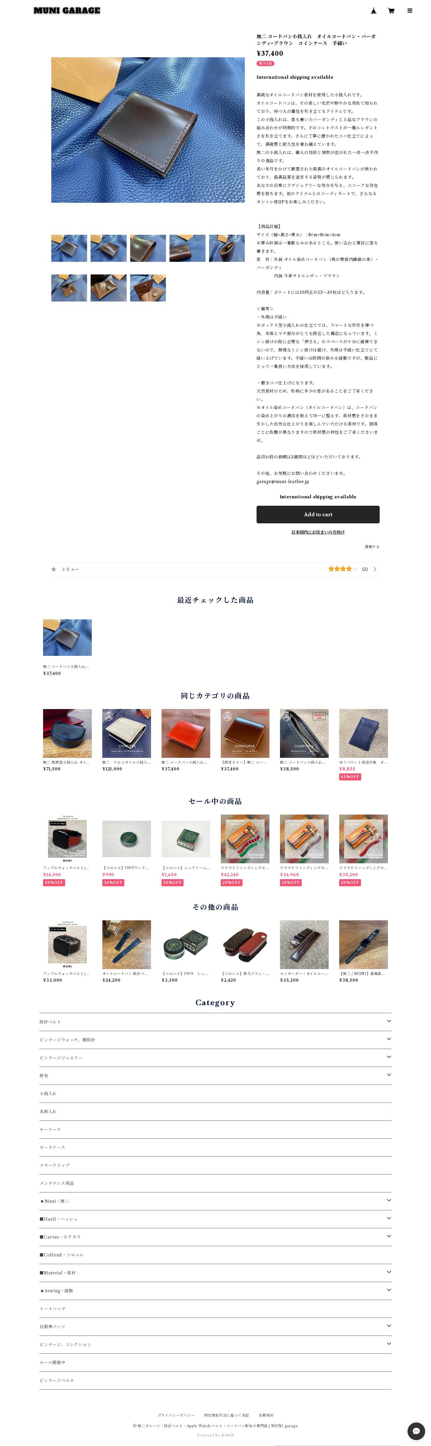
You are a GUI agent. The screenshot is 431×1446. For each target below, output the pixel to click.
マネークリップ (55, 1165)
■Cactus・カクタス (60, 1237)
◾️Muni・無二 (54, 1201)
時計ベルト (50, 1022)
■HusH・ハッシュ (59, 1219)
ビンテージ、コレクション (65, 1344)
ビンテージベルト (57, 1380)
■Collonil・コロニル (62, 1255)
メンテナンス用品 (57, 1183)
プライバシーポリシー (176, 1415)
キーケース (50, 1129)
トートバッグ (53, 1308)
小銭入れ (48, 1093)
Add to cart (318, 514)
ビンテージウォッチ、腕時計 (67, 1040)
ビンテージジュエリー (61, 1057)
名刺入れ (48, 1111)
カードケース (52, 1147)
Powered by (209, 1435)
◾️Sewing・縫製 (56, 1290)
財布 (44, 1075)
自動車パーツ (52, 1326)
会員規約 (266, 1415)
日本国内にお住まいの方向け (318, 532)
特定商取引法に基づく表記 (227, 1415)
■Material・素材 (58, 1273)
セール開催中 (52, 1362)
